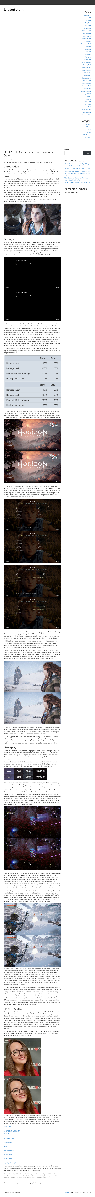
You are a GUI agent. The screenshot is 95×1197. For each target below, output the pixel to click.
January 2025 (87, 65)
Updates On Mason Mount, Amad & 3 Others (77, 168)
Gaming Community (45, 1175)
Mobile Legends (21, 1177)
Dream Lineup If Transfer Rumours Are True (77, 183)
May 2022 (88, 102)
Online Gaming (39, 1177)
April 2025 (88, 57)
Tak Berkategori (86, 135)
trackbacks (24, 1183)
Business (88, 124)
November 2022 (86, 86)
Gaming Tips (7, 1177)
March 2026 (87, 28)
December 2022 (86, 83)
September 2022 (86, 91)
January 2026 (87, 33)
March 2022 (87, 107)
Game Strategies (27, 1175)
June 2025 (88, 52)
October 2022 (87, 88)
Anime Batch (8, 1142)
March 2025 (87, 59)
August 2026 (87, 15)
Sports (89, 132)
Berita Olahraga (9, 1134)
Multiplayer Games (30, 1177)
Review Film (10, 1162)
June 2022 (88, 99)
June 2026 (88, 20)
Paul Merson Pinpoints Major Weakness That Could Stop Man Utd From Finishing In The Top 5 (77, 173)
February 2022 (86, 109)
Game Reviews (18, 1175)
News (5, 1146)
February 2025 (86, 62)
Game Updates (35, 1175)
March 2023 (87, 75)
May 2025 (88, 54)
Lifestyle (88, 127)
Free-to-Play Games (55, 1174)
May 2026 (88, 23)
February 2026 (86, 31)
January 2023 (87, 81)
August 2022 (87, 94)
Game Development (9, 1175)
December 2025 (86, 36)
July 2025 (88, 49)
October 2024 (87, 73)
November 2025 (86, 38)
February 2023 (86, 78)
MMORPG (13, 1177)
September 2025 (86, 44)
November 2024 (86, 70)
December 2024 (86, 67)
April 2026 (88, 25)
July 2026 (88, 17)
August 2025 (87, 46)
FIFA (49, 1174)
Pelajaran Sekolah (9, 1150)
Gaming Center (12, 1130)
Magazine (68, 1192)
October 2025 (87, 41)
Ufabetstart (14, 9)
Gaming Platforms (54, 1175)
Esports (45, 1174)
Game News (7, 1126)
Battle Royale (20, 1174)
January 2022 (87, 112)
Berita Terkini (8, 1154)
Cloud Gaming (28, 1174)
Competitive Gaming (37, 1174)
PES (44, 1177)
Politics (89, 129)
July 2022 (88, 96)
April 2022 (88, 104)
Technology (87, 137)
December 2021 (86, 115)
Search (66, 150)
